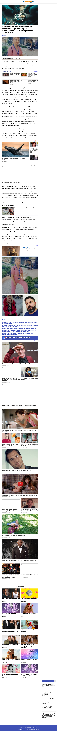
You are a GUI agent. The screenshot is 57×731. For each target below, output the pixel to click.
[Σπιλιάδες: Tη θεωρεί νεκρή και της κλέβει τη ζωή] (11, 593)
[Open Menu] (2, 1)
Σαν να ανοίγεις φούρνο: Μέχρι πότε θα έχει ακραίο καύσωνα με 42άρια (24, 208)
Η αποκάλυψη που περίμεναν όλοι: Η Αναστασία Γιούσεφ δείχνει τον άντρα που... (28, 615)
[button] (20, 15)
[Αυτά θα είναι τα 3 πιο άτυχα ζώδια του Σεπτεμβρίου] (29, 624)
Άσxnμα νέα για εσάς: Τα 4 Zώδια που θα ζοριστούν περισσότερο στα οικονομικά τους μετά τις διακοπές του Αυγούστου (20, 326)
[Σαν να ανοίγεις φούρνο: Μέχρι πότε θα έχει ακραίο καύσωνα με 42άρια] (8, 211)
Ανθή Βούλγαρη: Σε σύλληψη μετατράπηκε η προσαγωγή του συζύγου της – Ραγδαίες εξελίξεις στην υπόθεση (18, 334)
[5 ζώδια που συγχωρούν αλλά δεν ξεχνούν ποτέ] (11, 654)
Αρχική (21, 727)
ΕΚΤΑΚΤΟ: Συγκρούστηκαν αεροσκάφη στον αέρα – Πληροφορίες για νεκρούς (19, 328)
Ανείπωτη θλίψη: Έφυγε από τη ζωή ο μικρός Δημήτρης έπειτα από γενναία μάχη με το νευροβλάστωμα (20, 323)
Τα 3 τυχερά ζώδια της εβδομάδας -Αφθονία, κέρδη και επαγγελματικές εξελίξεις (9, 615)
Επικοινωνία (35, 727)
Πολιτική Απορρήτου (27, 727)
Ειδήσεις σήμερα (7, 320)
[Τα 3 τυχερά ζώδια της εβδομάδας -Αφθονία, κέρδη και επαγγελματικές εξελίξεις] (11, 608)
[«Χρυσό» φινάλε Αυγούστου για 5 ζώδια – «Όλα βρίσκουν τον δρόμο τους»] (29, 668)
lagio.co (37, 729)
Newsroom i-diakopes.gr (8, 58)
